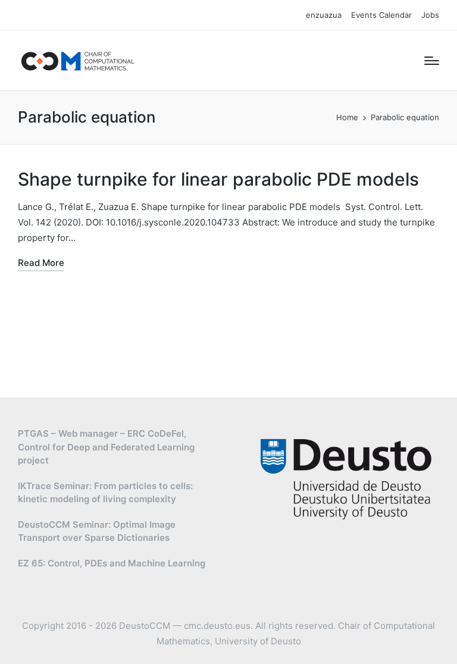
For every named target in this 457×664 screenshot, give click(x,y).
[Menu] (431, 61)
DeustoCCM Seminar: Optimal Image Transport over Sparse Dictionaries (97, 531)
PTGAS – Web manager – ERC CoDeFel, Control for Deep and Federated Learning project (106, 447)
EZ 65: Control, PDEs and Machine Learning (111, 563)
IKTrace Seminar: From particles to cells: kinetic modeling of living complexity (105, 492)
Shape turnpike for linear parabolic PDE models (218, 179)
